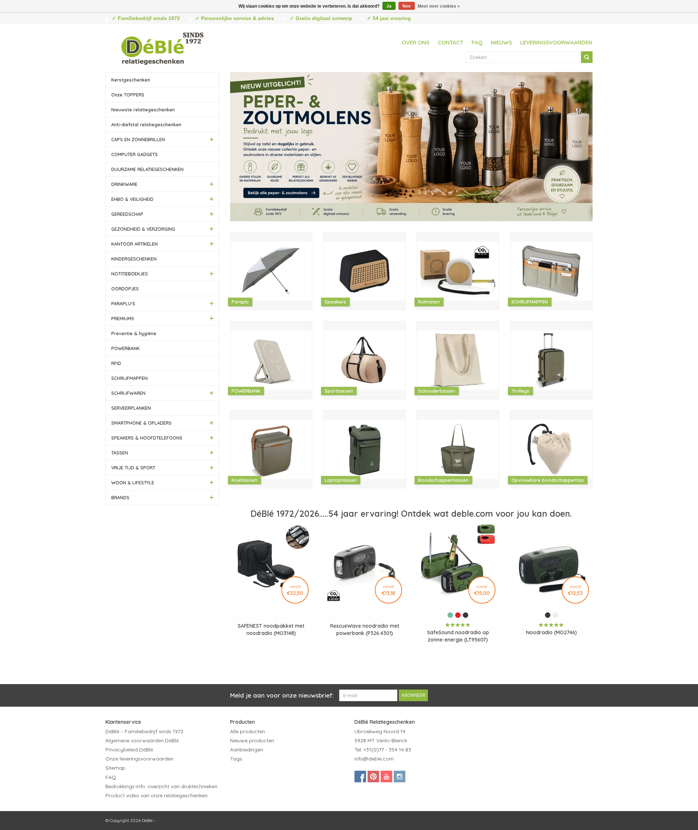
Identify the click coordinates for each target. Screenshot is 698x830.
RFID (116, 363)
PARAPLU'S (123, 303)
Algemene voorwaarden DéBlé (142, 740)
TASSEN (119, 453)
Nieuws (501, 42)
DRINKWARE (124, 184)
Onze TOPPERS (127, 95)
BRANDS (120, 497)
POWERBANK (125, 348)
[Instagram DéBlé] (399, 776)
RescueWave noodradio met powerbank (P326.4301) (364, 629)
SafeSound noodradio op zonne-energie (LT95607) (458, 636)
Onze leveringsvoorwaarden (139, 758)
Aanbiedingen (246, 749)
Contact (450, 42)
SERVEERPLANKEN (131, 408)
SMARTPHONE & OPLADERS (141, 423)
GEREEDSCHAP (127, 214)
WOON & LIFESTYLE (132, 482)
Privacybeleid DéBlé (129, 749)
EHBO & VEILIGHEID (132, 199)
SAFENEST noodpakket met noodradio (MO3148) (271, 629)
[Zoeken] (587, 57)
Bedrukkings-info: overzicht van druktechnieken (161, 786)
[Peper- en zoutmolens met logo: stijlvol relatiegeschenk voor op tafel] (411, 146)
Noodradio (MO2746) (551, 632)
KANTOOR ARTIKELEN (134, 244)
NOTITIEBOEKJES (129, 274)
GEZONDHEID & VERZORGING (143, 229)
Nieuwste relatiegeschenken (143, 109)
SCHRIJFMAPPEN (129, 378)
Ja (389, 6)
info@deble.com (374, 758)
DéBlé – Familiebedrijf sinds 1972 (144, 731)
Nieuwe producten (252, 740)
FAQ (477, 42)
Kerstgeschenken (130, 80)
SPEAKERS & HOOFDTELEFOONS (146, 438)
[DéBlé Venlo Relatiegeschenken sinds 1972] (162, 47)
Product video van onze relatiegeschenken (156, 795)
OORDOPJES (125, 288)
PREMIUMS (122, 318)
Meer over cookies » (439, 6)
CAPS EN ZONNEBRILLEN (138, 139)
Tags (236, 758)
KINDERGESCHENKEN (134, 259)
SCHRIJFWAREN (128, 393)
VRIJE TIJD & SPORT (133, 467)
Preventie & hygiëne (133, 333)
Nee (406, 6)
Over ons (415, 42)
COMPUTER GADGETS (134, 154)
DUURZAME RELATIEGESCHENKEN (147, 169)
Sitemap (115, 768)
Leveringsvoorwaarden (556, 42)
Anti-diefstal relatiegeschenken (146, 124)
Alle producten (247, 731)
